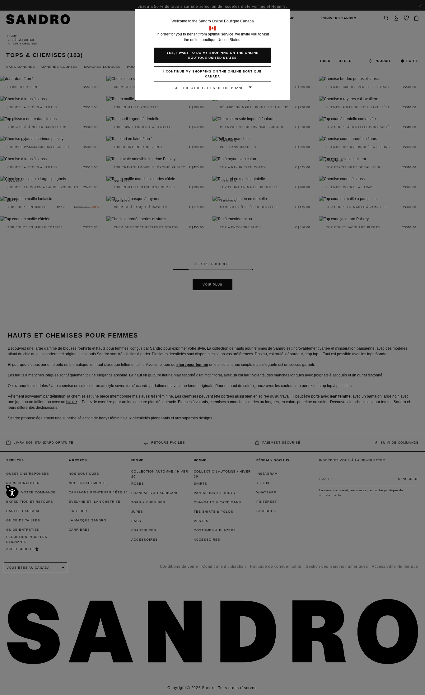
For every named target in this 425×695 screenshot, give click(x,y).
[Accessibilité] (12, 492)
